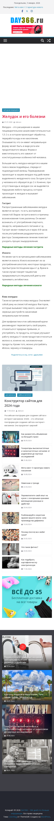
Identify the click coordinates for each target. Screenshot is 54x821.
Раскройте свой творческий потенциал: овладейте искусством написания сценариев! (25, 764)
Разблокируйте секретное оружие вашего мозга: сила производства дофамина (33, 518)
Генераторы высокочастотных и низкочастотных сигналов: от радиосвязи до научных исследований (35, 452)
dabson (18, 122)
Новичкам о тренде (30, 483)
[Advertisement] (27, 80)
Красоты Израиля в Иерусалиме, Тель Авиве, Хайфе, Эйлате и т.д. (23, 696)
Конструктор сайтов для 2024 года (23, 403)
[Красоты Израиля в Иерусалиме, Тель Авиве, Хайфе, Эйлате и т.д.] (27, 687)
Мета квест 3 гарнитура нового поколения (35, 469)
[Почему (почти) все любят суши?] (10, 535)
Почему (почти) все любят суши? (33, 533)
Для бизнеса (10, 395)
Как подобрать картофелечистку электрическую (29, 562)
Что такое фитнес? (29, 547)
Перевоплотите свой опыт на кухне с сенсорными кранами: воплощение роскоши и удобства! (35, 499)
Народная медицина (11, 110)
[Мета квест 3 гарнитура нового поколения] (10, 471)
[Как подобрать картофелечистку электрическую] (10, 564)
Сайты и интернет (24, 395)
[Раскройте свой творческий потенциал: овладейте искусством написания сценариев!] (27, 756)
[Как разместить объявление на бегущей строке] (10, 437)
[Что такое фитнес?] (10, 549)
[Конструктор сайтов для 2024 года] (27, 378)
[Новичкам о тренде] (10, 485)
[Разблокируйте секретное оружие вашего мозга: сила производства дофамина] (10, 519)
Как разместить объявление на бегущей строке (34, 435)
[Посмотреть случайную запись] (49, 40)
